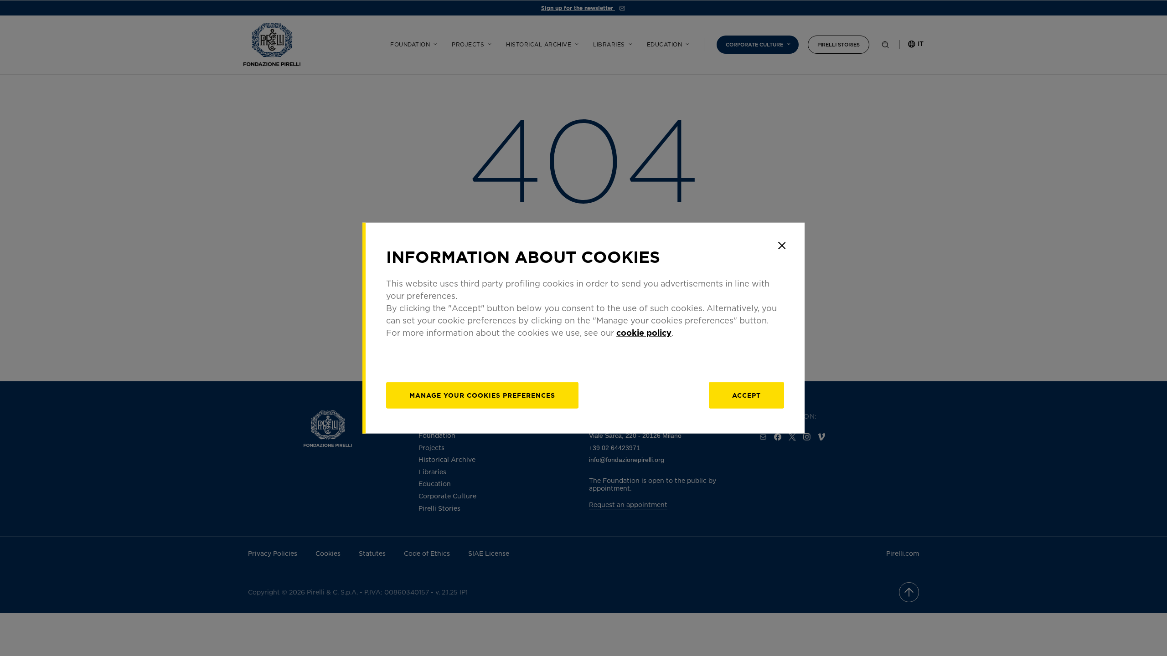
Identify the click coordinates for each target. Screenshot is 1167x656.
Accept (746, 394)
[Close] (782, 245)
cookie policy (643, 332)
